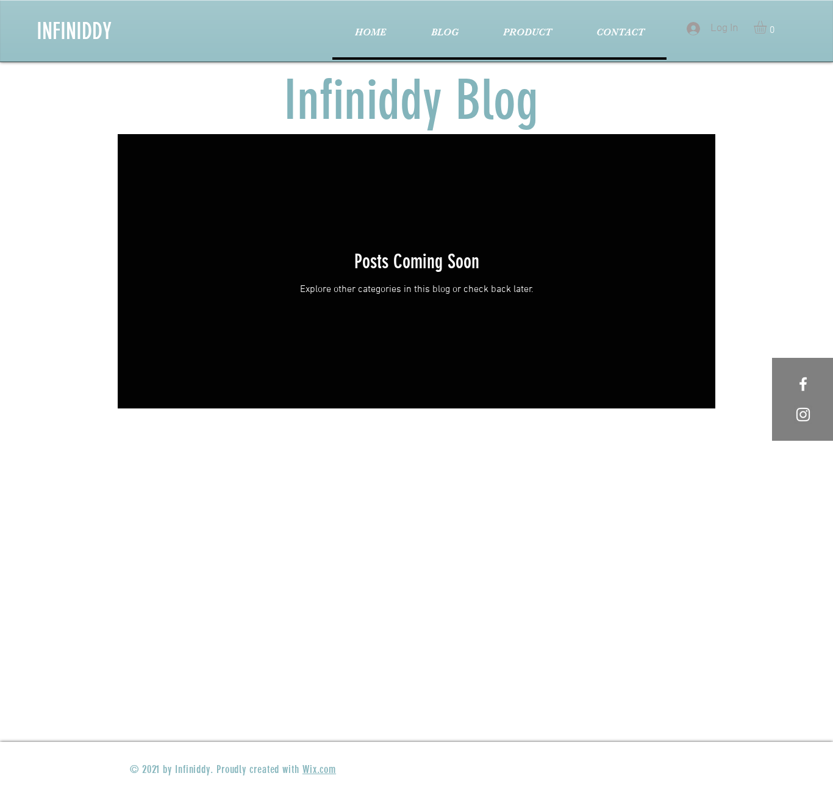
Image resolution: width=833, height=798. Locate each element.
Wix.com (319, 769)
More (640, 109)
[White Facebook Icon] (803, 384)
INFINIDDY (74, 31)
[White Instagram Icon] (803, 414)
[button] (768, 27)
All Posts (151, 109)
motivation (220, 109)
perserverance (570, 109)
